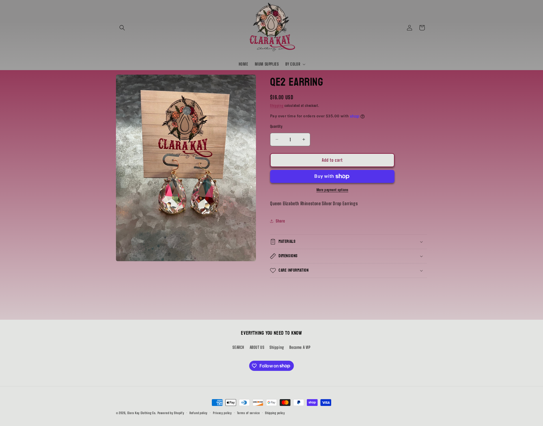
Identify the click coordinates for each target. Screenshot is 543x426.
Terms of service (248, 412)
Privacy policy (222, 412)
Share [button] (280, 221)
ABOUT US (257, 347)
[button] (122, 27)
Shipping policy (275, 412)
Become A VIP (299, 347)
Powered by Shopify (171, 413)
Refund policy (198, 412)
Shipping (277, 105)
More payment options (332, 190)
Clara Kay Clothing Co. (141, 413)
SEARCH (238, 347)
